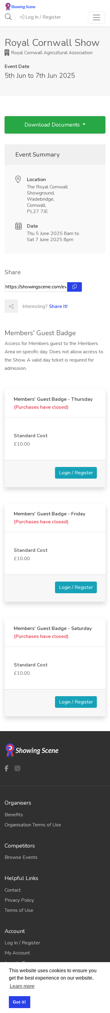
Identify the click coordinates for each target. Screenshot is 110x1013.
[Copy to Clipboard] (74, 287)
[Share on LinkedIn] (51, 306)
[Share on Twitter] (38, 306)
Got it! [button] (19, 1002)
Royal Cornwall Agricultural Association (51, 53)
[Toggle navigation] (96, 17)
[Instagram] (17, 768)
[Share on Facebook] (24, 306)
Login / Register (76, 472)
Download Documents (52, 124)
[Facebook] (7, 768)
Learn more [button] (22, 986)
